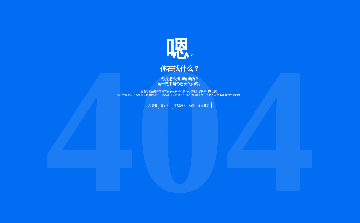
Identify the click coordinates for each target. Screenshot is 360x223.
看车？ (164, 105)
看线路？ (180, 105)
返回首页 (204, 105)
